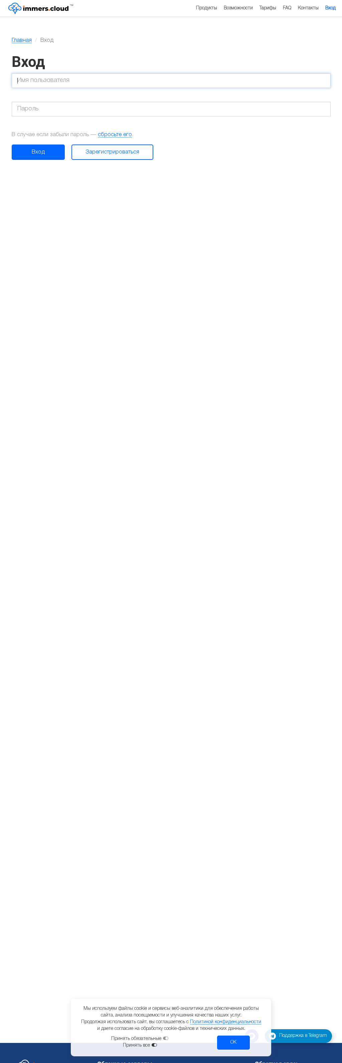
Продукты (206, 8)
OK (233, 1042)
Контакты (308, 8)
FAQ (287, 8)
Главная (22, 40)
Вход (330, 8)
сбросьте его (115, 134)
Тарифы (268, 8)
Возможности (238, 8)
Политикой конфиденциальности (225, 1022)
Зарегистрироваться (112, 152)
